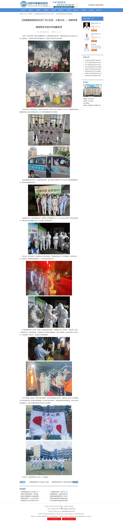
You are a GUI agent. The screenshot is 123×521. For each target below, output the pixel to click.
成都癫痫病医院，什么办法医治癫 (29, 498)
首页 (26, 13)
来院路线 (83, 10)
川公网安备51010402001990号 (69, 508)
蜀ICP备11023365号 (55, 508)
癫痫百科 (61, 10)
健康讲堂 (66, 506)
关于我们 (47, 506)
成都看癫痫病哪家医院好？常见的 (58, 496)
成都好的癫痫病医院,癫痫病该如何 (59, 498)
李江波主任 (93, 44)
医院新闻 (46, 10)
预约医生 (98, 10)
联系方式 (52, 506)
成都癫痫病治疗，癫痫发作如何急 (58, 494)
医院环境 (53, 10)
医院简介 (31, 10)
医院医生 (38, 10)
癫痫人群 (76, 10)
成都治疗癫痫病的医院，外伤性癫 (29, 494)
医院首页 (23, 10)
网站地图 (71, 506)
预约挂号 (94, 30)
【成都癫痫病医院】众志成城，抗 (29, 491)
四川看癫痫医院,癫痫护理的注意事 (59, 500)
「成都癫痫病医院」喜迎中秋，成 (58, 491)
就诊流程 (91, 10)
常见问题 (68, 10)
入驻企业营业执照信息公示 (69, 518)
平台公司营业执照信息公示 (54, 518)
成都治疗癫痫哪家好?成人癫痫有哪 (30, 496)
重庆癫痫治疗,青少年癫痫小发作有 (29, 500)
